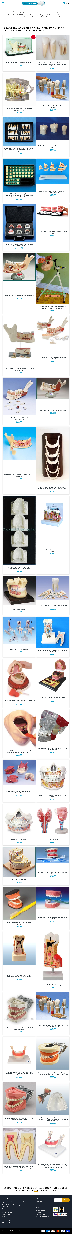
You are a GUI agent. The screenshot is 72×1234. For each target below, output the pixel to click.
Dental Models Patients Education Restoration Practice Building (19, 244)
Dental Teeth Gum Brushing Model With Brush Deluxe (53, 917)
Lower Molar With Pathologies (53, 985)
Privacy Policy (40, 1201)
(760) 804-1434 (8, 1212)
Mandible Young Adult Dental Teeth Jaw (53, 410)
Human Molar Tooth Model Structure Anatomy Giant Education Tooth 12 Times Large (19, 1167)
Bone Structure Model (19, 879)
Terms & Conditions (41, 1204)
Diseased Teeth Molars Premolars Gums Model (53, 550)
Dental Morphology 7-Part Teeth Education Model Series (53, 106)
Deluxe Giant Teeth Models (19, 649)
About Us (21, 1201)
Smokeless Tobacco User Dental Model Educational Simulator (53, 698)
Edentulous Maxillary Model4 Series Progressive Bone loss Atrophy (19, 568)
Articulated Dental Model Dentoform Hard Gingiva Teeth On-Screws (19, 1118)
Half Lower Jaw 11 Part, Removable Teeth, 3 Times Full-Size (52, 358)
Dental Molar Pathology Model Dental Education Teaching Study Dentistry (19, 976)
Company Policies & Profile (41, 1207)
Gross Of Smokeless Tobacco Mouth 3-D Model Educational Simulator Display (19, 751)
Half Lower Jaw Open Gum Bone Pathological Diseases (19, 475)
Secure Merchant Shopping (40, 1211)
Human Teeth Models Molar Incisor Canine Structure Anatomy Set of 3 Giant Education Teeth (52, 64)
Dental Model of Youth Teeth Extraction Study (19, 295)
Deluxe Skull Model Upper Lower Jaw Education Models (19, 608)
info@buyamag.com (7, 1220)
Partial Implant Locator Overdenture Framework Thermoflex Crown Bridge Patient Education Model (53, 1119)
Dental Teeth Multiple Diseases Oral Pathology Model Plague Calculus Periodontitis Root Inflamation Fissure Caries (52, 1166)
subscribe (65, 1200)
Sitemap (21, 1208)
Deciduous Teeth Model (19, 839)
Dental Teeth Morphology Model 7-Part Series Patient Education (53, 1025)
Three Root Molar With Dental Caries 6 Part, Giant (52, 606)
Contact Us (22, 1206)
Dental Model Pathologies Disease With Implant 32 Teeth (19, 109)
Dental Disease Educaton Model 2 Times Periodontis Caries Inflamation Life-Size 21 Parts (19, 1073)
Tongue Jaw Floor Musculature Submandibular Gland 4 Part (19, 792)
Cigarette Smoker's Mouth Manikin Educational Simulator (19, 701)
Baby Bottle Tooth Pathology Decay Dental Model (53, 232)
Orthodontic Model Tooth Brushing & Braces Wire (53, 872)
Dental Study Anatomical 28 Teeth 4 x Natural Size (53, 146)
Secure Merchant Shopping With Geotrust (42, 1215)
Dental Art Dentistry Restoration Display (19, 62)
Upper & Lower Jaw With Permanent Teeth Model (53, 795)
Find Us (21, 1204)
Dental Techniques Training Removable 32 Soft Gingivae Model (19, 1028)
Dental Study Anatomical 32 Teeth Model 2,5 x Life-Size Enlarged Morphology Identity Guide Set (19, 150)
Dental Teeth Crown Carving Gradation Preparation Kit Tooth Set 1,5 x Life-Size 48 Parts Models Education (19, 195)
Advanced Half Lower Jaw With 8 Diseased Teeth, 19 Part (19, 418)
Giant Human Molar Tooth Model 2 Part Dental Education (53, 651)
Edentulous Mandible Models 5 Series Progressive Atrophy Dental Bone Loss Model (53, 488)
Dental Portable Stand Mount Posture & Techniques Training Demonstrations (53, 307)
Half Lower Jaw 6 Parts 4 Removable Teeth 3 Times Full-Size (19, 369)
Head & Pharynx (53, 839)
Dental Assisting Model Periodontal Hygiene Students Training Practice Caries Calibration (53, 1073)
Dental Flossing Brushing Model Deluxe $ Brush (19, 923)
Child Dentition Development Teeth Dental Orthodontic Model (53, 191)
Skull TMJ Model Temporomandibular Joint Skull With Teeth (52, 749)
